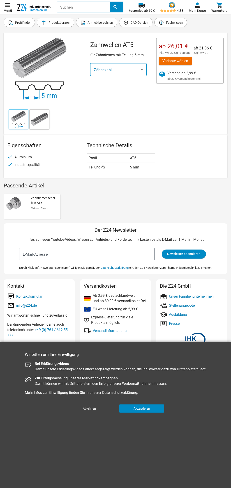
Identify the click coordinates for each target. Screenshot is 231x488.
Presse (174, 323)
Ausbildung (178, 314)
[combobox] (118, 69)
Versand (185, 52)
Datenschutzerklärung (114, 267)
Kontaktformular (29, 296)
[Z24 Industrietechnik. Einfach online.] (34, 7)
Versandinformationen (110, 331)
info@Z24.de (26, 305)
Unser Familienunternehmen (191, 296)
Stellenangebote (182, 305)
